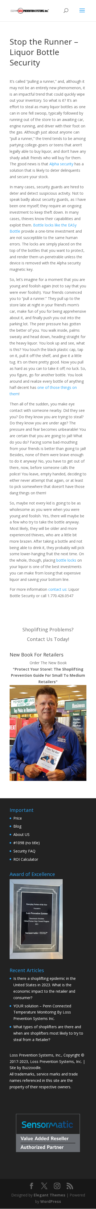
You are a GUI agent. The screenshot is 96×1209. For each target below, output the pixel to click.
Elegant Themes (49, 1195)
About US (21, 834)
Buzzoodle (31, 1067)
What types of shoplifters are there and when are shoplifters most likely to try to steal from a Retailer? (48, 1033)
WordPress (50, 1201)
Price (17, 818)
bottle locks (66, 560)
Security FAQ (24, 851)
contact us (57, 589)
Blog (17, 826)
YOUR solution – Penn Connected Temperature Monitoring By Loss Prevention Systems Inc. (42, 1012)
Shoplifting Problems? (48, 629)
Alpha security (61, 163)
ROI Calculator (25, 859)
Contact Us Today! (48, 639)
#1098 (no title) (26, 842)
